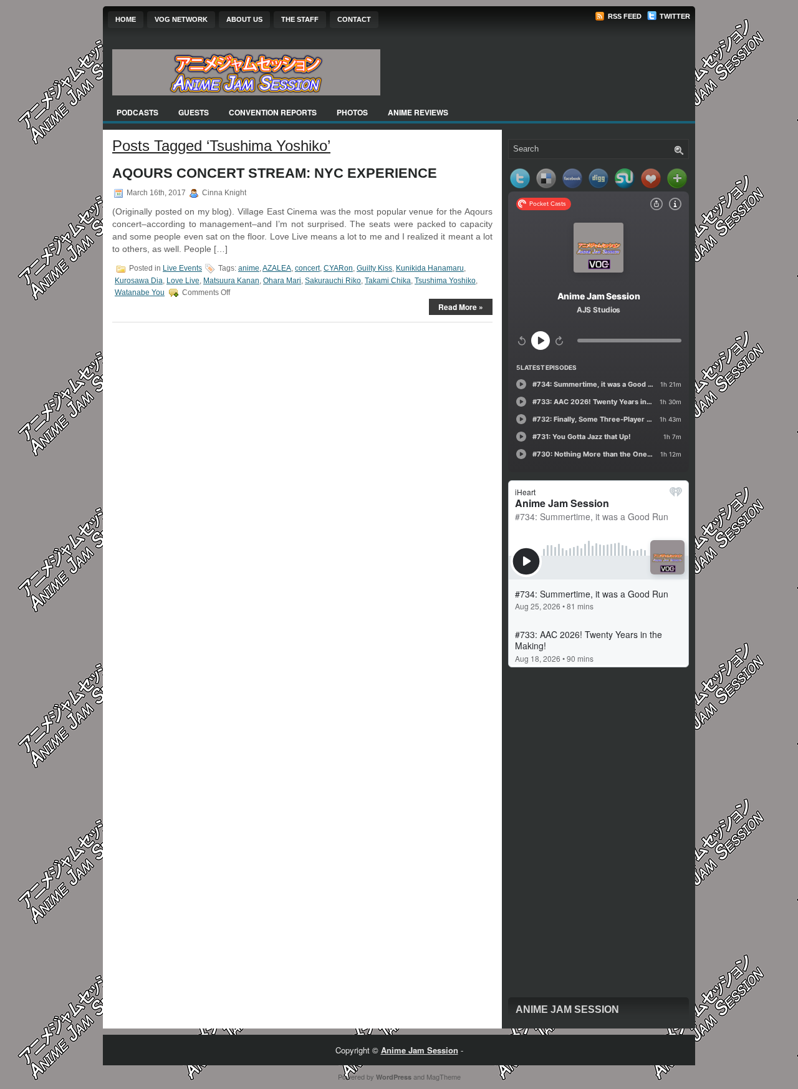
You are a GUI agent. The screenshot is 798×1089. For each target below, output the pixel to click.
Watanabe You (140, 292)
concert (307, 268)
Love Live (183, 280)
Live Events (182, 268)
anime (248, 268)
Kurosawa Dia (139, 280)
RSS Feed (624, 16)
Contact (354, 19)
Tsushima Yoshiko (445, 280)
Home (125, 19)
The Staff (300, 19)
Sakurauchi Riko (333, 280)
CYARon (338, 268)
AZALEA (276, 268)
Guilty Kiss (374, 268)
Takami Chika (388, 280)
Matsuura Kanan (231, 280)
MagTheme (443, 1077)
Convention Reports (273, 112)
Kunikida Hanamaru (430, 268)
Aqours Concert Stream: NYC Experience (274, 173)
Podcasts (137, 112)
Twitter (674, 16)
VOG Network (181, 19)
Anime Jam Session (567, 1009)
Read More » (460, 306)
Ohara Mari (282, 280)
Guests (193, 112)
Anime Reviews (418, 112)
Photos (352, 112)
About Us (244, 19)
